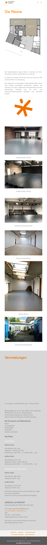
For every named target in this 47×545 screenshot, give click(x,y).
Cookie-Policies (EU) (29, 534)
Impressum (20, 532)
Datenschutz (14, 532)
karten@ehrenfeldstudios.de (23, 543)
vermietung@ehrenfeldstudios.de (15, 511)
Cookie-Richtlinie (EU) (30, 532)
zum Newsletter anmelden (17, 534)
